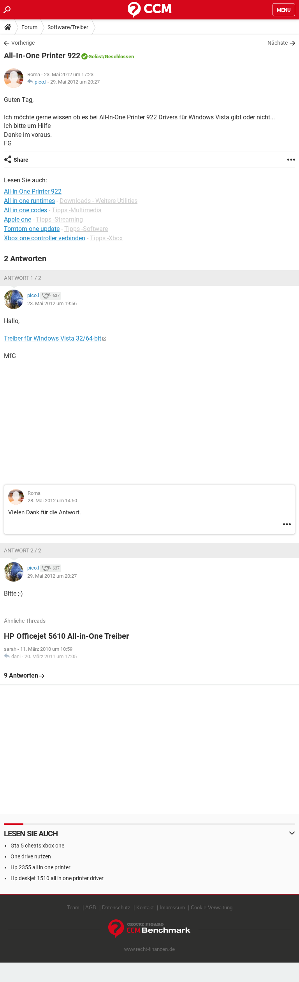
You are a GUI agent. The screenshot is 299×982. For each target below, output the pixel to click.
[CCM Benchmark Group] (149, 928)
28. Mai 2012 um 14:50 (52, 500)
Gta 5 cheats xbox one (37, 845)
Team (73, 907)
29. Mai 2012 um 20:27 (75, 82)
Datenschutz (116, 907)
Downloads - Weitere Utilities (98, 200)
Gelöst (95, 56)
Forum (29, 27)
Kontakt (145, 907)
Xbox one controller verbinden (44, 238)
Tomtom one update (32, 228)
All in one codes (25, 210)
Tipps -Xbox (106, 238)
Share (21, 160)
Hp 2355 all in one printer (40, 867)
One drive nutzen (31, 856)
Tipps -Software (86, 228)
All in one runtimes (29, 200)
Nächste (277, 43)
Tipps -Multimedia (77, 210)
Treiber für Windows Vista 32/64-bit (52, 338)
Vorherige (23, 43)
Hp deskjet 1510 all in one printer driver (57, 878)
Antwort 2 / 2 (22, 550)
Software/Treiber (67, 27)
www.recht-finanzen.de (149, 949)
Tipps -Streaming (59, 219)
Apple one (17, 219)
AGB (90, 907)
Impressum (172, 907)
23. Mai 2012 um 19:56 (52, 303)
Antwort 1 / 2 (22, 278)
